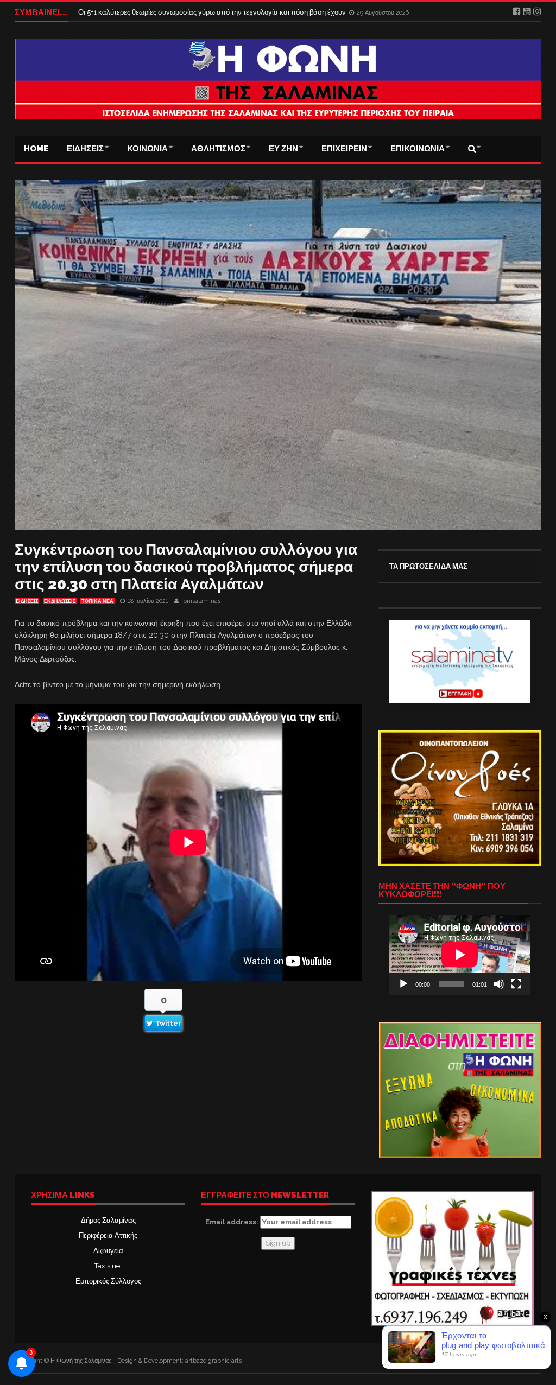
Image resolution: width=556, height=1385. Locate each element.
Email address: (232, 1222)
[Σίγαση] (499, 984)
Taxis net (108, 1266)
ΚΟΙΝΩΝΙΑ (147, 149)
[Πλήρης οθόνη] (516, 984)
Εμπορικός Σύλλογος (108, 1281)
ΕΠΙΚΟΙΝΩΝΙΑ (417, 149)
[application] (459, 954)
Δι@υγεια (108, 1251)
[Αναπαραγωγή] (403, 984)
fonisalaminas (200, 601)
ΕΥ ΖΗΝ (283, 149)
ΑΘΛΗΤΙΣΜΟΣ (218, 149)
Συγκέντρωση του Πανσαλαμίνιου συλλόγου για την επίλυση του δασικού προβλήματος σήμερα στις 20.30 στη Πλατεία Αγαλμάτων (186, 567)
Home (36, 149)
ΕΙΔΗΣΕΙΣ (85, 149)
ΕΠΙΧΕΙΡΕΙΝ (344, 149)
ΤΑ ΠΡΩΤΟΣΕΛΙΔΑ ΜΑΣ (428, 566)
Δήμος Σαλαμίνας (108, 1220)
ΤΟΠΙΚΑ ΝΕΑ (97, 601)
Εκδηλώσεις (59, 601)
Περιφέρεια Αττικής (108, 1235)
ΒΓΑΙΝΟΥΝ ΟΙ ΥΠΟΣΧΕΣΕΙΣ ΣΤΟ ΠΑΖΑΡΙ (146, 12)
